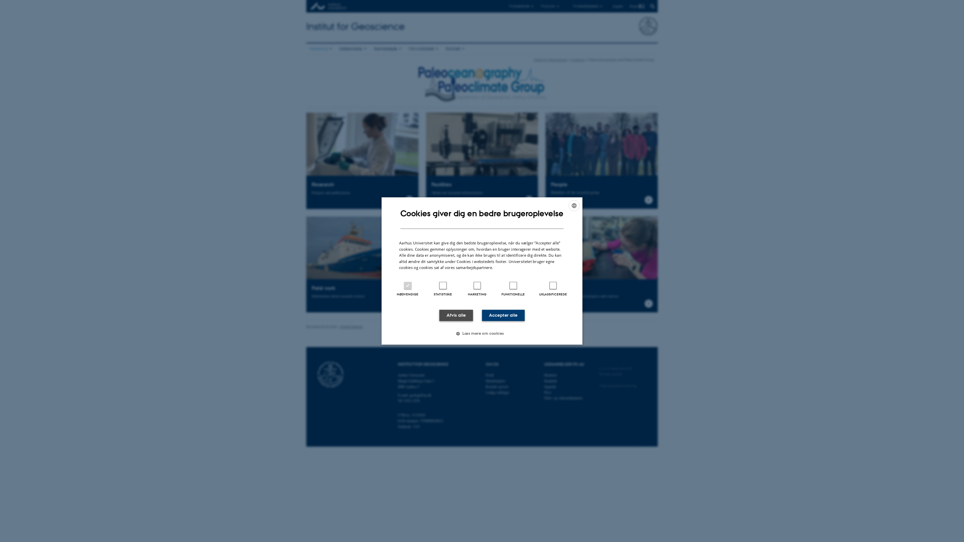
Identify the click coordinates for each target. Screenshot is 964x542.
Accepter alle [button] (503, 315)
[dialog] (482, 271)
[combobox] (574, 205)
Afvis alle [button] (456, 315)
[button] (482, 334)
